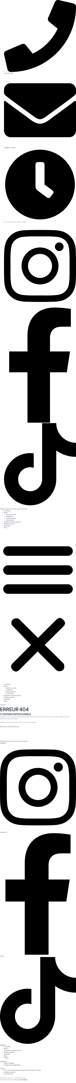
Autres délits (10, 520)
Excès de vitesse (11, 518)
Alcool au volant (11, 514)
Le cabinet (7, 511)
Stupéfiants (9, 516)
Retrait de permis (9, 524)
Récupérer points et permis (12, 522)
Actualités (7, 526)
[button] (38, 607)
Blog (5, 527)
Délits (5, 512)
